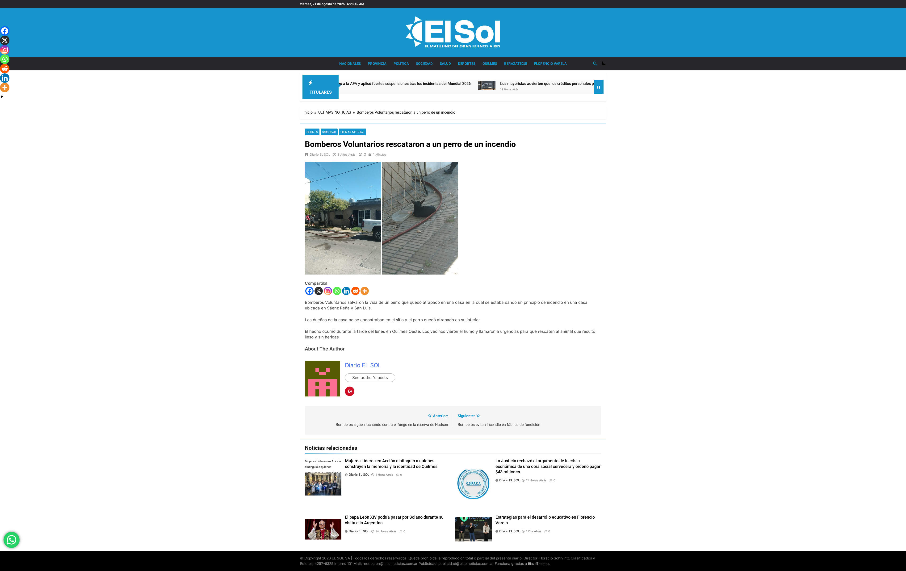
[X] (319, 291)
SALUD (445, 64)
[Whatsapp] (337, 291)
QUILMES (489, 64)
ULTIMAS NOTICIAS (352, 132)
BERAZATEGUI (515, 64)
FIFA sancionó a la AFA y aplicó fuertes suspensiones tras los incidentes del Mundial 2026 (352, 83)
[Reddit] (355, 291)
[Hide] (2, 97)
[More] (365, 291)
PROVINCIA (377, 64)
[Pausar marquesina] (599, 87)
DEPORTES (466, 64)
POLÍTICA (401, 64)
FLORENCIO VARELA (550, 64)
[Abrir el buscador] (595, 63)
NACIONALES (350, 64)
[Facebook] (309, 291)
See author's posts (370, 377)
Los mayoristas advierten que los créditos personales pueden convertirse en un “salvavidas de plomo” (544, 83)
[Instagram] (328, 291)
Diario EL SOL (320, 154)
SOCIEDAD (424, 64)
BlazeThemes (538, 564)
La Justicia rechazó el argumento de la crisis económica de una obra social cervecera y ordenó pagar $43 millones (547, 466)
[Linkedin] (346, 291)
